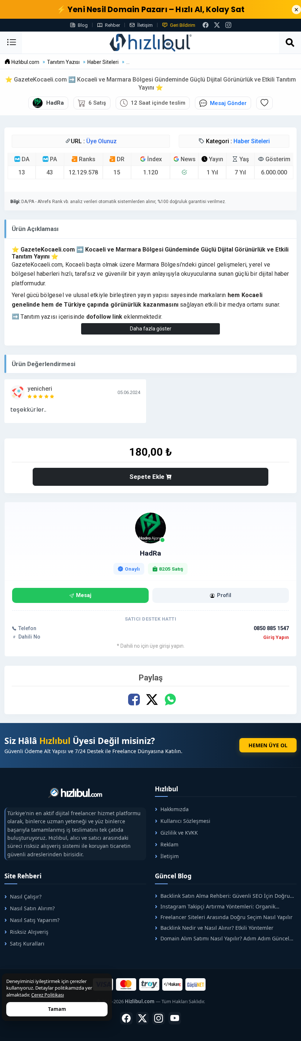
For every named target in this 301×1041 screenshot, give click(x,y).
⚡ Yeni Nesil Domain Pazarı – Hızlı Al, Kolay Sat (151, 9)
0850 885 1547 (271, 628)
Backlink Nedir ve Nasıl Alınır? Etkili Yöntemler (216, 927)
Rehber (112, 25)
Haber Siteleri (251, 141)
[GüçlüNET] (195, 984)
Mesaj (83, 595)
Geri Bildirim (182, 25)
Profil (224, 595)
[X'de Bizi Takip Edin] (217, 25)
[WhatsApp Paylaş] (170, 699)
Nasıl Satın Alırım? (32, 908)
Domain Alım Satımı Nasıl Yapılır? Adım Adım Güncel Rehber (222, 938)
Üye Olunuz (101, 141)
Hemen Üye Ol (268, 745)
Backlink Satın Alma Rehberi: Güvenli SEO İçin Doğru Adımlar (222, 895)
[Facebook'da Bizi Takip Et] (205, 25)
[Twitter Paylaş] (152, 699)
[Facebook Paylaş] (134, 699)
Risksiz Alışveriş (29, 931)
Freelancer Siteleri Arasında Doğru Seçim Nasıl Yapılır (226, 917)
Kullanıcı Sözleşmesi (185, 820)
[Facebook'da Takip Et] (126, 1018)
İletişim (145, 25)
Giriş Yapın (276, 637)
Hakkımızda (174, 809)
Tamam (57, 1009)
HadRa (150, 553)
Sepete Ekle (148, 476)
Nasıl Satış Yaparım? (34, 920)
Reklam (169, 844)
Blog (83, 25)
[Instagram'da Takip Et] (228, 25)
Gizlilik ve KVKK (179, 832)
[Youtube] (174, 1018)
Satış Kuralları (27, 943)
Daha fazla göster (150, 329)
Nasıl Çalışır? (25, 896)
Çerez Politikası (47, 994)
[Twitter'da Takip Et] (142, 1018)
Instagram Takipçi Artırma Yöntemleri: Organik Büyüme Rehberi (215, 906)
